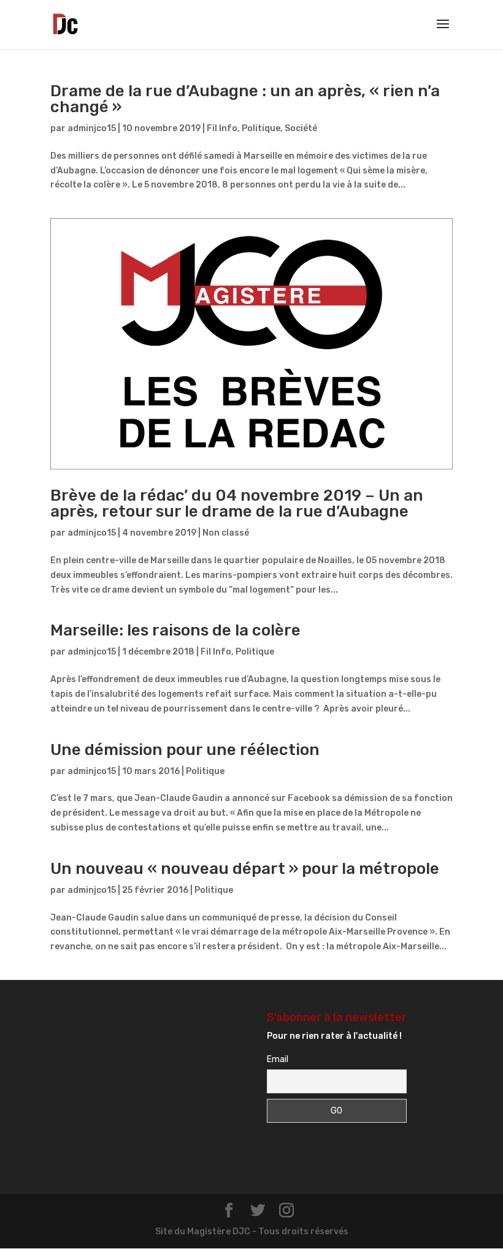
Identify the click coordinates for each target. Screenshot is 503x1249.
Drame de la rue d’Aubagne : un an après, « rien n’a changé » (245, 99)
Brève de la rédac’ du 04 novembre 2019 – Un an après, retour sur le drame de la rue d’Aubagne (236, 503)
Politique (261, 128)
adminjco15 (91, 128)
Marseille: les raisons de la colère (175, 630)
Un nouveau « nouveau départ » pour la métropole (244, 868)
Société (301, 128)
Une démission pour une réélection (185, 749)
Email (277, 1059)
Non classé (225, 533)
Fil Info (222, 128)
